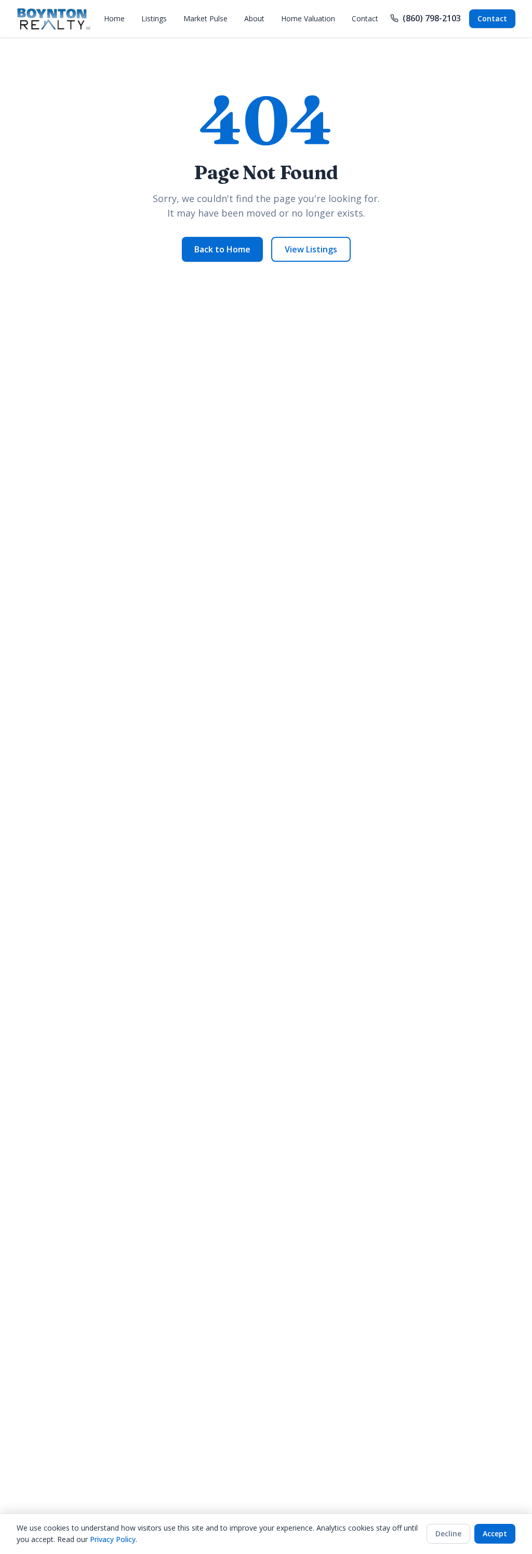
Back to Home (222, 249)
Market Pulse (205, 18)
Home (114, 18)
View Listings (311, 249)
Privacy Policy (113, 1539)
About (254, 18)
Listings (154, 18)
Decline (448, 1533)
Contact (365, 18)
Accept (495, 1533)
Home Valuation (308, 18)
